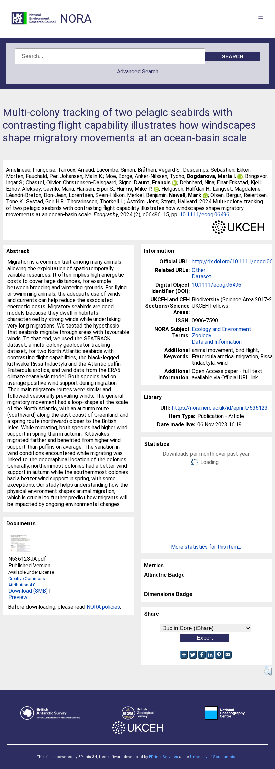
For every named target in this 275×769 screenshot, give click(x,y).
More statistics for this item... (206, 547)
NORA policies (103, 607)
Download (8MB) (28, 591)
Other (198, 270)
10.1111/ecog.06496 (204, 214)
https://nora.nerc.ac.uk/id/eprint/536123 (220, 408)
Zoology (201, 335)
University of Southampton (214, 757)
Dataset (201, 276)
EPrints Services (163, 757)
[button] (268, 671)
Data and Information (217, 342)
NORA (76, 19)
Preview (18, 597)
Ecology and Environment (221, 329)
